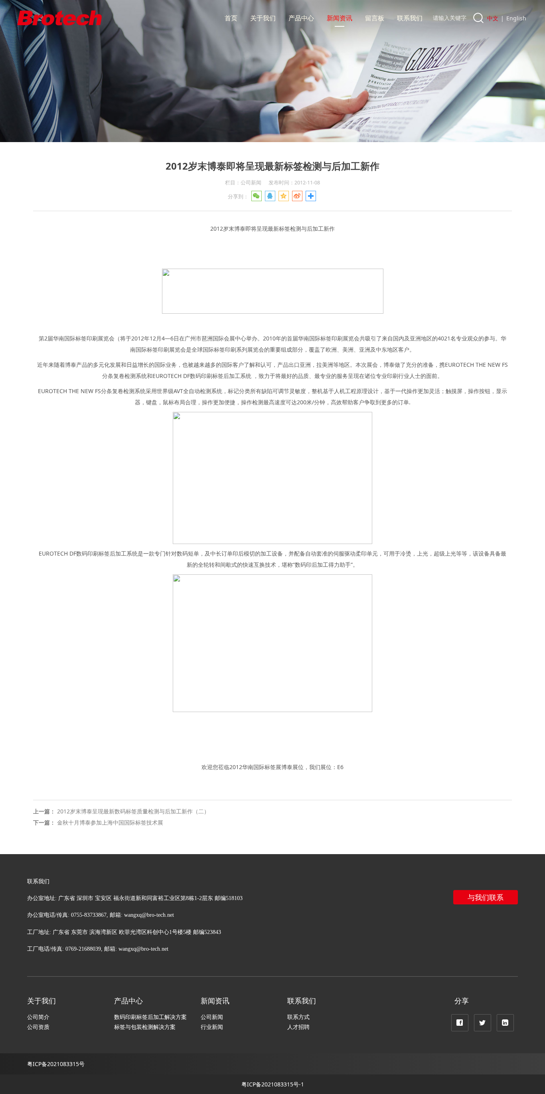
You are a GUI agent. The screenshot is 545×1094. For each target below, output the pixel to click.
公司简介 (38, 1017)
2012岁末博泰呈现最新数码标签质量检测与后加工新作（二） (133, 811)
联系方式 (298, 1017)
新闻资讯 (339, 18)
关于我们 (263, 18)
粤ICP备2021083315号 (56, 1064)
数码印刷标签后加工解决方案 (150, 1017)
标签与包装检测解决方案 (145, 1027)
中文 (492, 18)
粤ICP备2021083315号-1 (272, 1084)
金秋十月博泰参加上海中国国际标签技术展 (110, 822)
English (516, 18)
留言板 (374, 18)
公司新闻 (212, 1017)
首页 (231, 18)
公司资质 (38, 1027)
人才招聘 (298, 1027)
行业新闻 (212, 1027)
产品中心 (301, 18)
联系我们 (410, 18)
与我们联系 (486, 897)
